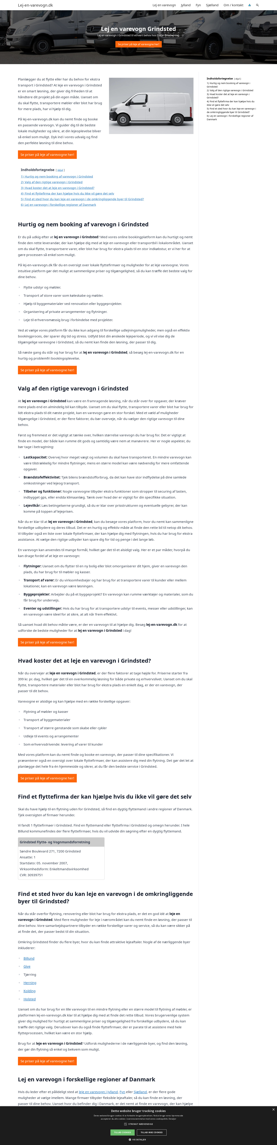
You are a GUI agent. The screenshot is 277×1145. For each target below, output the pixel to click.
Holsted (30, 999)
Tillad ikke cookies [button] (152, 1132)
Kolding (30, 991)
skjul (60, 170)
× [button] (273, 1109)
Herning (30, 982)
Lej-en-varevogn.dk (35, 5)
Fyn (198, 5)
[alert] (138, 1125)
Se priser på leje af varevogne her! (138, 44)
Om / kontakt (233, 5)
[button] (138, 1139)
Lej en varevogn (164, 5)
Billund (29, 958)
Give (27, 966)
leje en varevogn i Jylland (98, 1092)
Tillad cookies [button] (122, 1132)
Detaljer (172, 1118)
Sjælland (212, 5)
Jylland (186, 5)
